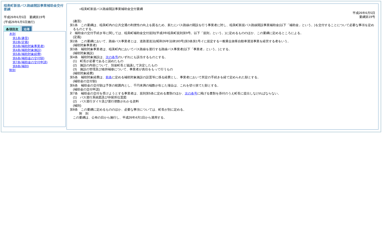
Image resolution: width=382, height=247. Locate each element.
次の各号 (112, 57)
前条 (109, 77)
